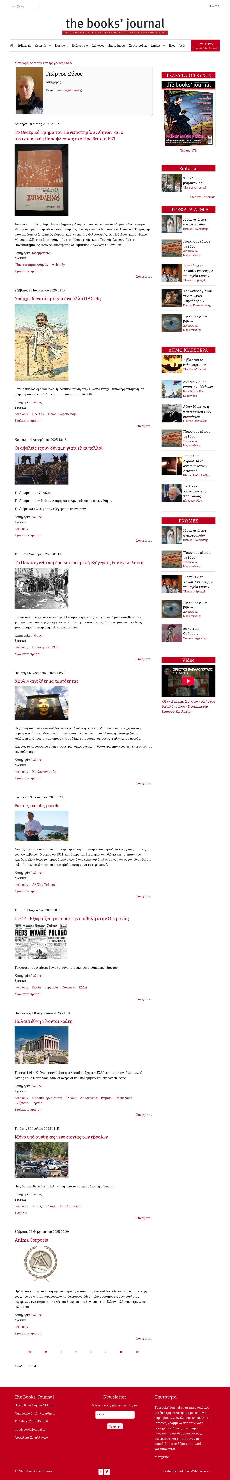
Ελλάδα (70, 1098)
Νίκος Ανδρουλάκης (62, 414)
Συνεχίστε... (144, 276)
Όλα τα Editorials (202, 197)
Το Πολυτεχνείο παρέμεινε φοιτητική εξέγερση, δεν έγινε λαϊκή (79, 562)
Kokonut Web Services (194, 1471)
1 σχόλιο (21, 1213)
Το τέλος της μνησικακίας (193, 180)
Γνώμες (36, 402)
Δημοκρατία (88, 1098)
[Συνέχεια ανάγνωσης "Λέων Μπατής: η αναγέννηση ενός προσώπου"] (172, 413)
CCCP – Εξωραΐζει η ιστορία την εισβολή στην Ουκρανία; (72, 918)
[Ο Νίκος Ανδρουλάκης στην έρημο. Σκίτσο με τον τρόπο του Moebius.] (43, 343)
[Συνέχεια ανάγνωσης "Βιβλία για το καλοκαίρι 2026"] (172, 364)
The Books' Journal (194, 187)
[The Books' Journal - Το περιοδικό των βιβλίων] (115, 25)
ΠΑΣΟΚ (38, 414)
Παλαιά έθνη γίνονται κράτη (43, 1021)
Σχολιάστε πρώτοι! (28, 271)
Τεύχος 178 (188, 150)
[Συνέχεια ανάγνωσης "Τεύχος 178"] (188, 113)
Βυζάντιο (22, 1103)
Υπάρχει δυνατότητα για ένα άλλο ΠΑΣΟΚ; (58, 298)
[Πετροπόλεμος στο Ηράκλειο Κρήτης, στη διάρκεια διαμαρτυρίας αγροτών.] (43, 470)
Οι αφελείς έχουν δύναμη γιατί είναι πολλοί (59, 448)
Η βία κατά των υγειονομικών (195, 222)
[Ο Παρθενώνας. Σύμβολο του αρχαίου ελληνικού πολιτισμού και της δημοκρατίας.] (43, 1046)
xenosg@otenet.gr (70, 90)
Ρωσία (36, 987)
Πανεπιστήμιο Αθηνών (31, 264)
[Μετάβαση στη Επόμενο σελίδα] (121, 1352)
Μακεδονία (124, 1098)
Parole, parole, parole (37, 805)
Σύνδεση (213, 6)
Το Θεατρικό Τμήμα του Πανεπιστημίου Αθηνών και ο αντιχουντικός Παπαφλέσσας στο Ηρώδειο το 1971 (69, 135)
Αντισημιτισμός (70, 1206)
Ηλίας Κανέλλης (193, 500)
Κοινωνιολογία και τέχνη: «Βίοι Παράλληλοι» (197, 295)
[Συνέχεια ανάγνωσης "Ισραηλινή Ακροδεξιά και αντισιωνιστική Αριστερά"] (172, 465)
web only (58, 264)
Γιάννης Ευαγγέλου (195, 420)
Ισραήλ (37, 1103)
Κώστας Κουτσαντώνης (197, 305)
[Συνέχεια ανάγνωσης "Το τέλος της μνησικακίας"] (172, 182)
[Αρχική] (14, 45)
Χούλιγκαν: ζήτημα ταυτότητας (47, 681)
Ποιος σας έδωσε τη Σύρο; (196, 244)
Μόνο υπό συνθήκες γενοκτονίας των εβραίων (61, 1136)
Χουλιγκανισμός (44, 771)
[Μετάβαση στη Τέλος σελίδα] (137, 1352)
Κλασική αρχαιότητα (47, 1098)
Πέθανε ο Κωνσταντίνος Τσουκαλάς (194, 490)
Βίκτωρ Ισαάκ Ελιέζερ (196, 475)
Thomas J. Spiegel (194, 280)
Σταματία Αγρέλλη (194, 638)
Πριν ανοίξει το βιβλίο (195, 318)
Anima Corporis (31, 1240)
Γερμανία (51, 987)
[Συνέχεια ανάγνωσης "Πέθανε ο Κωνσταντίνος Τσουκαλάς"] (172, 493)
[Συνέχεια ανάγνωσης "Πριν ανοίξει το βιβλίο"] (172, 322)
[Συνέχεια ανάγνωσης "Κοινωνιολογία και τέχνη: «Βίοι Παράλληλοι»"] (172, 298)
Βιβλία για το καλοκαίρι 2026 (194, 362)
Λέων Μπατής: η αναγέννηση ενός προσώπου (197, 411)
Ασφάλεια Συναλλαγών (31, 1437)
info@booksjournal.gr (30, 1429)
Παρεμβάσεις (40, 253)
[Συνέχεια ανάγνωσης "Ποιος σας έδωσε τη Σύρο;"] (172, 248)
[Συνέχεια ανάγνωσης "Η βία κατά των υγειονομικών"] (172, 223)
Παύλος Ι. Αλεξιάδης (195, 228)
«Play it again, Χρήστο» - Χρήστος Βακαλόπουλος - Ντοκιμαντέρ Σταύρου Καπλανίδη (188, 706)
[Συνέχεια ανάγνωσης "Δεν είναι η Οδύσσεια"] (172, 633)
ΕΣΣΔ (83, 987)
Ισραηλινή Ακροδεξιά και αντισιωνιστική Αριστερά (195, 463)
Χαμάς (37, 1206)
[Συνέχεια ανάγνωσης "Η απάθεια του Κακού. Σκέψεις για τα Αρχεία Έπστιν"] (172, 272)
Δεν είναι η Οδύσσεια (191, 631)
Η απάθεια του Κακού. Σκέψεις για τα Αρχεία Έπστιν (198, 270)
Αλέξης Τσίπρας (44, 884)
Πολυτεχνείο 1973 (45, 647)
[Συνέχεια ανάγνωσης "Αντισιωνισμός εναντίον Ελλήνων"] (172, 388)
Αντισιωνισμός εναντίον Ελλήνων (198, 384)
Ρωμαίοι (107, 1098)
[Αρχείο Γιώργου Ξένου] (43, 181)
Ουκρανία (68, 987)
